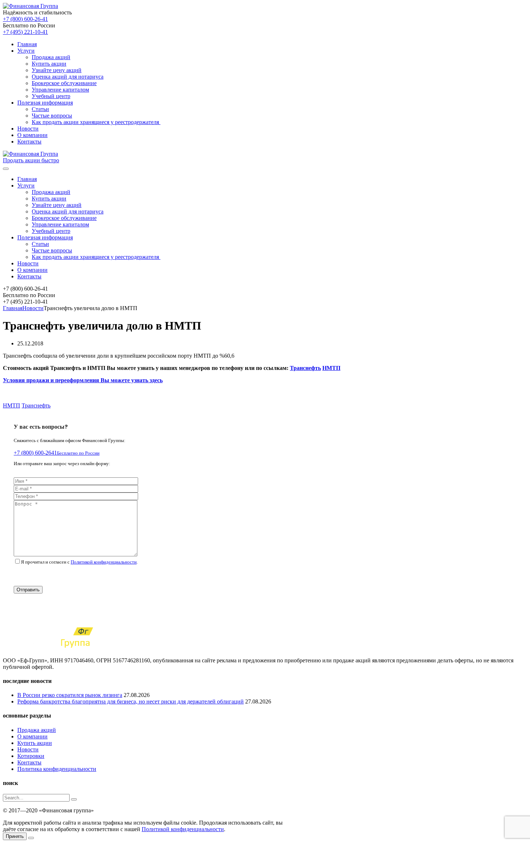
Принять (15, 836)
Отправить (28, 589)
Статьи (40, 109)
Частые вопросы (52, 115)
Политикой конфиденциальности (104, 562)
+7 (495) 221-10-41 (25, 32)
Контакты (29, 141)
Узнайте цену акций (56, 70)
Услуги (26, 51)
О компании (32, 135)
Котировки (30, 756)
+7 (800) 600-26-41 (25, 19)
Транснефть (305, 368)
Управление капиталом (60, 90)
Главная (27, 44)
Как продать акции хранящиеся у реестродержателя (96, 122)
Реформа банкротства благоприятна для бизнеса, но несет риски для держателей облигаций (130, 701)
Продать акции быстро (31, 160)
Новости (28, 128)
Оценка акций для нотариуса (67, 77)
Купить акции (49, 64)
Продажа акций (51, 57)
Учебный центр (51, 96)
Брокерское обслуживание (64, 83)
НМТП (331, 368)
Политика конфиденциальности (56, 769)
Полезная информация (45, 103)
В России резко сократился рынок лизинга (69, 695)
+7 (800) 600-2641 (57, 453)
